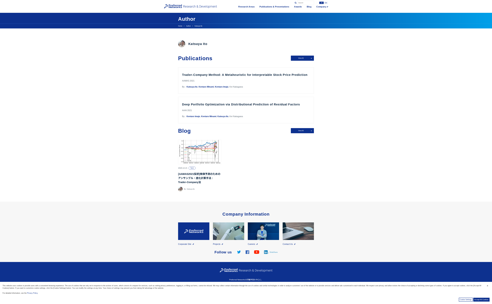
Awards (298, 7)
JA (321, 3)
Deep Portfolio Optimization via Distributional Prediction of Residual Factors (241, 104)
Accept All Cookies (481, 300)
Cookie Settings (466, 300)
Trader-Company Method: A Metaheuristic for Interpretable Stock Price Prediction (245, 74)
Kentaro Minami (206, 87)
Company (321, 7)
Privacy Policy (32, 293)
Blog (309, 7)
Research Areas (246, 7)
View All (301, 58)
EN (326, 3)
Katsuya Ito (192, 87)
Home (180, 26)
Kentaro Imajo (221, 87)
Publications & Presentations (274, 7)
